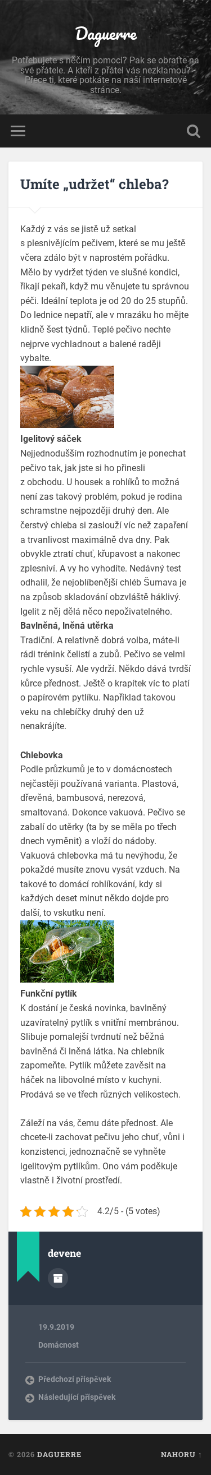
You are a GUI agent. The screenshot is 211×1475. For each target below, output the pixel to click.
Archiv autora (58, 1278)
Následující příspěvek (76, 1397)
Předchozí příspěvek (74, 1379)
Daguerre (106, 33)
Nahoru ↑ (182, 1454)
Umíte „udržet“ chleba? (94, 184)
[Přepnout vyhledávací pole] (193, 131)
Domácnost (58, 1344)
